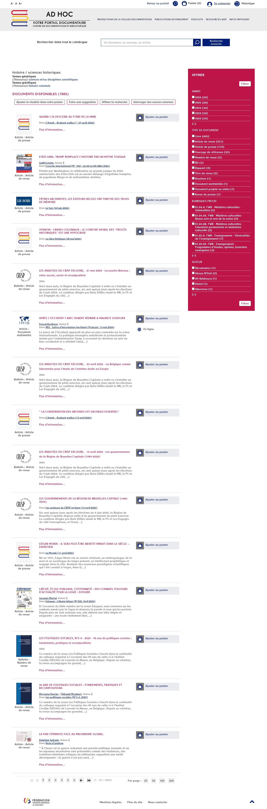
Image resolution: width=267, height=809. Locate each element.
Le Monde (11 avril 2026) (60, 552)
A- (12, 3)
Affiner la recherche (114, 102)
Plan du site (134, 802)
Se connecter (222, 3)
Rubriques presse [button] (204, 201)
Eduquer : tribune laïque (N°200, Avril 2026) (70, 601)
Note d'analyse (54, 743)
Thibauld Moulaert (71, 694)
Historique (248, 3)
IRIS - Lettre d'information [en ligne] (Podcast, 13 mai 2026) (80, 327)
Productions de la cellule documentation (124, 19)
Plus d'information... (52, 129)
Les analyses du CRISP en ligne (61, 270)
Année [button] (196, 91)
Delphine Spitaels (49, 740)
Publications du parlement (171, 19)
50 (153, 780)
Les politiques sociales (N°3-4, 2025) (67, 697)
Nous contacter (157, 802)
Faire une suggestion (82, 102)
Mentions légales (110, 802)
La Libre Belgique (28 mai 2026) (64, 238)
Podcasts (197, 19)
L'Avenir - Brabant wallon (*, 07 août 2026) (70, 122)
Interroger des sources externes (153, 102)
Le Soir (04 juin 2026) (57, 208)
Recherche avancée (216, 42)
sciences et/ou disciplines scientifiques (53, 79)
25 (145, 780)
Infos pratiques (239, 19)
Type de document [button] (205, 130)
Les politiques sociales (56, 638)
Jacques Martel (48, 598)
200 (171, 780)
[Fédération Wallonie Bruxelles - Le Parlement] (36, 801)
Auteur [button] (197, 261)
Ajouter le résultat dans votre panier (39, 102)
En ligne (148, 329)
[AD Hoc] (19, 18)
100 (162, 780)
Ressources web (216, 19)
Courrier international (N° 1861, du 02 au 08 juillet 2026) (78, 165)
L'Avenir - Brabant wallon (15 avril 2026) (69, 417)
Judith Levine (46, 162)
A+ (20, 3)
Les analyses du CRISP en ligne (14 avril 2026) (71, 507)
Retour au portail (158, 3)
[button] (140, 117)
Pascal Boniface (48, 324)
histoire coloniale (39, 85)
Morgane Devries (49, 694)
